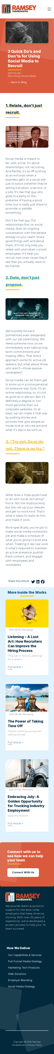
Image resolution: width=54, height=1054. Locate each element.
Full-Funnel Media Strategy (25, 961)
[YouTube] (36, 938)
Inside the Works (18, 1019)
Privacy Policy (34, 1045)
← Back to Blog (17, 82)
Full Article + (15, 667)
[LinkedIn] (10, 938)
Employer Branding (20, 980)
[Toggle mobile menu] (49, 9)
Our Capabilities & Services (25, 955)
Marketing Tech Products (24, 967)
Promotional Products (21, 1025)
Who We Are (16, 1012)
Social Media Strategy (21, 986)
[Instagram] (18, 938)
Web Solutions (17, 974)
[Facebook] (27, 938)
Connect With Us (18, 1006)
